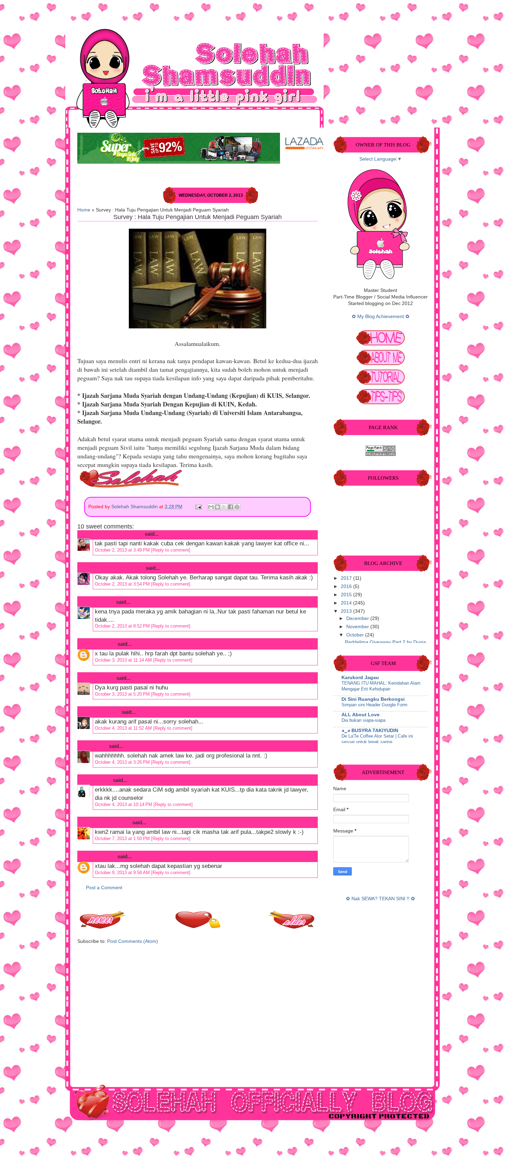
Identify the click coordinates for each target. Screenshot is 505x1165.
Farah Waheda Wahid (119, 534)
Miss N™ (104, 602)
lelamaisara (106, 712)
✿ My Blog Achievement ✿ (380, 316)
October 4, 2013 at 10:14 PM (124, 804)
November (358, 626)
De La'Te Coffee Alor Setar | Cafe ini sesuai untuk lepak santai (377, 738)
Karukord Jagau (360, 677)
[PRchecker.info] (381, 454)
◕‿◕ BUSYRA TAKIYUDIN (369, 730)
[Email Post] (198, 506)
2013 (347, 611)
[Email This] (210, 506)
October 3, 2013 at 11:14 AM (124, 660)
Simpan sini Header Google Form (374, 704)
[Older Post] (292, 926)
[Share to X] (224, 506)
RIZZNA (102, 780)
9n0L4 (100, 746)
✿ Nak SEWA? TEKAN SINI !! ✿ (380, 898)
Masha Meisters (112, 822)
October (355, 635)
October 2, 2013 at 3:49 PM (123, 550)
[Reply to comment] (170, 550)
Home (83, 210)
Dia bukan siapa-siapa (363, 720)
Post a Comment (104, 887)
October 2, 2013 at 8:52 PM (123, 626)
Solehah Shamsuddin (135, 506)
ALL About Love (360, 714)
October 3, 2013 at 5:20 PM (123, 694)
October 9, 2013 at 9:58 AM (123, 872)
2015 (347, 594)
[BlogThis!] (217, 506)
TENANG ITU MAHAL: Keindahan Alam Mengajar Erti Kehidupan (380, 686)
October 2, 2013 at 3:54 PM (123, 584)
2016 (347, 586)
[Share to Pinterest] (237, 506)
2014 (347, 603)
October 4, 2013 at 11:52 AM (124, 728)
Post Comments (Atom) (132, 941)
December (358, 618)
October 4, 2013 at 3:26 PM (123, 762)
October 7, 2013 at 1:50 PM (123, 838)
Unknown (104, 644)
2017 (347, 578)
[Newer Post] (103, 926)
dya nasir (104, 678)
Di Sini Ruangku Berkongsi (373, 699)
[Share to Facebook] (230, 506)
